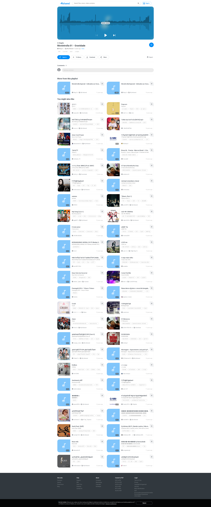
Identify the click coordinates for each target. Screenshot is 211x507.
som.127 (125, 389)
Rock (123, 308)
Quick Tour (79, 484)
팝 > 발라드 (124, 108)
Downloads (85, 113)
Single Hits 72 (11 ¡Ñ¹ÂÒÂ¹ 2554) (130, 384)
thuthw (75, 297)
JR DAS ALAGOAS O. (78, 235)
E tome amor (81, 231)
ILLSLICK (124, 277)
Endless (93, 369)
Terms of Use (137, 480)
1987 (149, 216)
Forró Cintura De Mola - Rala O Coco (86, 200)
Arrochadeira (126, 170)
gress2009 (76, 404)
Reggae (124, 369)
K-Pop (74, 216)
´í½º (123, 200)
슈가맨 (79, 216)
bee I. (124, 281)
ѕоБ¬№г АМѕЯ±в (141, 216)
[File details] (63, 88)
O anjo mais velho (145, 262)
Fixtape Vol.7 (131, 277)
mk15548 (76, 373)
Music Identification (139, 488)
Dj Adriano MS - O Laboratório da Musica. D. (127, 435)
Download (138, 327)
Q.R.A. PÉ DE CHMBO (127, 327)
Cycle (78, 262)
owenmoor (126, 312)
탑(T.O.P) (146, 338)
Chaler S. (76, 358)
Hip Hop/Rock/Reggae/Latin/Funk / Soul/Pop (80, 323)
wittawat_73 (77, 159)
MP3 (59, 51)
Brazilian (124, 262)
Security (136, 486)
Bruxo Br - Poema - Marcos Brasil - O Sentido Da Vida (130, 154)
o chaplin (77, 51)
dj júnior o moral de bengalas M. (127, 297)
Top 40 (124, 231)
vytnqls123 (76, 435)
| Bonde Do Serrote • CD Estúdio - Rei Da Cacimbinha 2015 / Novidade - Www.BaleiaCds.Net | (140, 170)
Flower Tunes (81, 369)
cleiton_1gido (77, 281)
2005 (130, 185)
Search (59, 482)
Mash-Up (124, 185)
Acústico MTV (81, 446)
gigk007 (76, 220)
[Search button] (138, 3)
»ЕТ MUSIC (130, 231)
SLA (135, 490)
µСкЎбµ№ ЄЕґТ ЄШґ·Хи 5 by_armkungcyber (139, 400)
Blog (58, 486)
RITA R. (75, 205)
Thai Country (125, 400)
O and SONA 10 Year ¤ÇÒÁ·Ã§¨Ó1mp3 (135, 308)
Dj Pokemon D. (127, 358)
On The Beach (132, 369)
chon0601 (125, 419)
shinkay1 (125, 343)
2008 (78, 461)
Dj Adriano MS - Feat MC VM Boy (140, 435)
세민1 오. (125, 113)
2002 (94, 430)
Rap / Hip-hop (76, 170)
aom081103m (77, 266)
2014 (94, 354)
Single (78, 185)
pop (74, 461)
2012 (137, 231)
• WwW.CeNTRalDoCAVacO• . (127, 128)
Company (98, 480)
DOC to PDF (118, 480)
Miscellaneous (77, 154)
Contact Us (79, 488)
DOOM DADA (133, 338)
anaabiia (125, 266)
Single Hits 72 (142, 384)
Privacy (136, 482)
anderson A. (126, 174)
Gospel (75, 277)
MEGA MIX (124, 291)
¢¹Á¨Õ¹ (92, 262)
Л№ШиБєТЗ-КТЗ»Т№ (88, 154)
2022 (139, 246)
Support (79, 480)
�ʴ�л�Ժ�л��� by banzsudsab (134, 446)
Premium (59, 480)
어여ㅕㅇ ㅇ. (77, 312)
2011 (147, 139)
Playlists (135, 404)
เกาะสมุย (144, 369)
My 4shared (70, 48)
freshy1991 (126, 404)
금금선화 (76, 113)
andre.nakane (77, 389)
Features (79, 486)
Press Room (60, 484)
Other (71, 51)
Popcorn (132, 108)
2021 (96, 170)
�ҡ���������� (135, 415)
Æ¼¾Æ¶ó (144, 200)
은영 (132, 113)
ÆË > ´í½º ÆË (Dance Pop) (128, 216)
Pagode (75, 139)
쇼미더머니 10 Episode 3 (87, 170)
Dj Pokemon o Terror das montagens (135, 354)
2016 (85, 216)
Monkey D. (125, 143)
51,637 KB (65, 51)
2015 (98, 124)
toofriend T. (77, 419)
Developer (98, 486)
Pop (74, 185)
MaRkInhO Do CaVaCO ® (135, 122)
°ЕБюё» (128, 200)
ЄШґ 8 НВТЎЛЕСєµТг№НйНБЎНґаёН (87, 124)
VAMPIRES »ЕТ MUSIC (84, 338)
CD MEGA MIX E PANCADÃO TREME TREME (137, 291)
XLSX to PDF (118, 490)
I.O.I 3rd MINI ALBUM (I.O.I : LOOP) (86, 108)
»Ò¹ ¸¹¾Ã (93, 185)
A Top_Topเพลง (87, 419)
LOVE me (133, 246)
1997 (97, 384)
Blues (74, 231)
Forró (74, 200)
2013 (140, 338)
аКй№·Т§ (148, 231)
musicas (86, 281)
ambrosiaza (77, 189)
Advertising (99, 482)
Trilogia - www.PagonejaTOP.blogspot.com (87, 139)
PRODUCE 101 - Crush (84, 308)
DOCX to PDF (118, 484)
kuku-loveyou (126, 373)
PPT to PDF (118, 488)
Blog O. (61, 48)
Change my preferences (111, 503)
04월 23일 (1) (134, 251)
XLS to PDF (118, 486)
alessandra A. (77, 143)
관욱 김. (76, 174)
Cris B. (75, 327)
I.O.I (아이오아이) (92, 216)
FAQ (78, 482)
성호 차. (125, 251)
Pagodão (124, 122)
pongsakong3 (126, 450)
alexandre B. (77, 450)
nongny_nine (77, 343)
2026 (96, 108)
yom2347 (125, 205)
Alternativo (76, 246)
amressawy (126, 189)
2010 (144, 122)
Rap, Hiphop (125, 338)
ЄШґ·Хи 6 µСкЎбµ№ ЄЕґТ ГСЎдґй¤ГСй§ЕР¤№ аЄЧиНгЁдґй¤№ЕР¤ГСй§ (137, 139)
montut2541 (126, 235)
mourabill (125, 159)
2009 (134, 200)
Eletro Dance (125, 430)
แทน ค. (75, 128)
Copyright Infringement (140, 484)
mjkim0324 (126, 220)
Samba (74, 384)
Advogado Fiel (82, 277)
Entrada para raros (134, 262)
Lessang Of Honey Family (84, 430)
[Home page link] (65, 3)
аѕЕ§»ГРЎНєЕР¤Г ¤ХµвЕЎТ (83, 354)
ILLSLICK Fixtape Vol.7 (133, 281)
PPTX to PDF (118, 482)
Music (84, 312)
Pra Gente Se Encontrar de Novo (86, 384)
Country (75, 124)
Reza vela (89, 446)
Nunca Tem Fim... (94, 323)
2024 (137, 108)
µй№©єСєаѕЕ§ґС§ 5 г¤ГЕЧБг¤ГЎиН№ (87, 415)
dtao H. (125, 465)
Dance (74, 108)
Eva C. (75, 251)
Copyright (98, 484)
